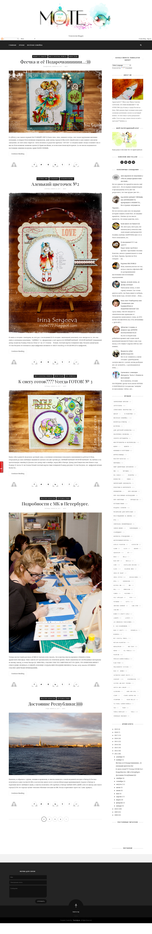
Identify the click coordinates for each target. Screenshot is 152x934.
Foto (130, 597)
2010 (116, 809)
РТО (115, 520)
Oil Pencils (71, 376)
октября (119, 778)
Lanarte (116, 618)
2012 (116, 751)
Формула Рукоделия (122, 536)
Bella (125, 556)
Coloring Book (129, 569)
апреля (119, 797)
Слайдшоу (118, 532)
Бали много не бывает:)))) (130, 224)
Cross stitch (118, 577)
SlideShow (117, 691)
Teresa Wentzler (119, 711)
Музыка (126, 471)
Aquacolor (117, 552)
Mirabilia (134, 630)
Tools (133, 711)
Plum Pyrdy (117, 663)
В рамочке (128, 414)
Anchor (136, 548)
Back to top (76, 912)
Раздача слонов (120, 507)
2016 (116, 738)
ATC (128, 552)
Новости (117, 479)
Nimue (115, 650)
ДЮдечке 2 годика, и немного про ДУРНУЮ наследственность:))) (129, 330)
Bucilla (128, 560)
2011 (116, 754)
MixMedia (116, 634)
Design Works (133, 577)
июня (118, 790)
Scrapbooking (67, 179)
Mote (76, 916)
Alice (125, 548)
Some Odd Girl (131, 691)
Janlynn (116, 609)
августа (119, 784)
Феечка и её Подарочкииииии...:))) (55, 62)
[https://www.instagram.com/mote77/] (125, 162)
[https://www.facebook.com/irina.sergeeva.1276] (122, 162)
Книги (126, 446)
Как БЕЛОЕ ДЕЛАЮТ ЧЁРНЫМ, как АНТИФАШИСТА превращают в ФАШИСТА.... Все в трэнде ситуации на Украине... (127, 202)
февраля (119, 803)
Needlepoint (117, 646)
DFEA (115, 581)
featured (127, 593)
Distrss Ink (43, 179)
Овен (129, 479)
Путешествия (63, 498)
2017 (116, 735)
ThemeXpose (76, 920)
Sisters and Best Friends (122, 683)
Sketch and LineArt (120, 687)
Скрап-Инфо (118, 528)
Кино (116, 446)
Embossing (127, 589)
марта (118, 800)
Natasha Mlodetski (120, 642)
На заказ (117, 475)
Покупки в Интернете (122, 487)
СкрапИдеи (133, 528)
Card (115, 565)
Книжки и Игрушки (121, 450)
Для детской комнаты (122, 430)
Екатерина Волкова (121, 434)
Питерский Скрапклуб (122, 483)
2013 (116, 748)
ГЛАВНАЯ (12, 45)
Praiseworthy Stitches (121, 667)
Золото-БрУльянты (121, 438)
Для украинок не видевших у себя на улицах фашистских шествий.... (132, 178)
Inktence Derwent (119, 605)
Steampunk (117, 699)
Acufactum (135, 544)
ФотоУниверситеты (121, 540)
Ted (115, 707)
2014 (116, 744)
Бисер (116, 414)
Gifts (127, 601)
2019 (116, 729)
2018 (116, 732)
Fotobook (116, 601)
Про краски (132, 491)
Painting (116, 654)
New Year (73, 56)
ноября (119, 760)
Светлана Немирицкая (123, 524)
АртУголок (118, 405)
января (119, 806)
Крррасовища (119, 454)
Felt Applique (118, 597)
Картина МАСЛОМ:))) (128, 263)
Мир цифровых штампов (123, 467)
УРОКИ (22, 45)
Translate (128, 68)
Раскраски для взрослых (123, 512)
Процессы (134, 499)
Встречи (117, 426)
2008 (116, 815)
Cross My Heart (119, 573)
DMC (130, 585)
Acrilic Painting (119, 544)
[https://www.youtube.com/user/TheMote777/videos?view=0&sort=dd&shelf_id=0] (129, 162)
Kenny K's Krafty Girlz (121, 614)
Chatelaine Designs (130, 565)
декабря (119, 757)
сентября (119, 781)
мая (118, 794)
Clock (115, 569)
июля (118, 787)
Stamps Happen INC (130, 695)
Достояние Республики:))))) (55, 704)
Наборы (131, 475)
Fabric (116, 593)
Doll (115, 589)
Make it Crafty (40, 56)
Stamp (115, 695)
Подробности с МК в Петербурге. (55, 503)
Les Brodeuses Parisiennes (123, 622)
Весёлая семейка (120, 418)
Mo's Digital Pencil (58, 56)
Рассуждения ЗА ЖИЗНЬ (123, 516)
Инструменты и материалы (125, 442)
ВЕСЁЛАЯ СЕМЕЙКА (34, 45)
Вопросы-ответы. (120, 422)
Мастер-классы (48, 498)
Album (115, 548)
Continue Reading (17, 154)
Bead (115, 556)
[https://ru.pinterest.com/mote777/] (133, 162)
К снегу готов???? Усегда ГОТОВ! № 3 (55, 381)
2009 (116, 812)
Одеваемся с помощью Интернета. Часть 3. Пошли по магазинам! (132, 375)
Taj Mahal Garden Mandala (122, 703)
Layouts (127, 618)
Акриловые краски (121, 401)
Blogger (80, 36)
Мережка (117, 462)
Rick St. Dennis (119, 671)
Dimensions (126, 581)
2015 (116, 741)
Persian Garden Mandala (121, 658)
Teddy (124, 707)
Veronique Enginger (120, 716)
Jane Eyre (135, 605)
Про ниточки (119, 499)
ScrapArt (54, 179)
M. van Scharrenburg (120, 626)
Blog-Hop (116, 560)
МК (115, 471)
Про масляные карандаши (124, 495)
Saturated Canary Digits (122, 675)
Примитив (117, 491)
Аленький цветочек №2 (55, 184)
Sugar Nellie (131, 699)
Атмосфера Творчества (123, 409)
